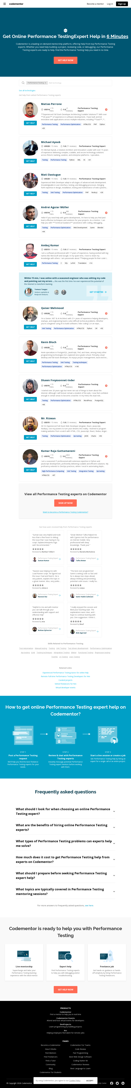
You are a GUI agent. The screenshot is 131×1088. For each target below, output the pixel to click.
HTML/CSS (87, 124)
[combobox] (79, 82)
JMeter (74, 652)
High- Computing (53, 471)
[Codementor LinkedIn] (122, 1083)
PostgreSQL (99, 400)
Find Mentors (50, 1053)
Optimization (70, 124)
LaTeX (73, 263)
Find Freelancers (50, 1057)
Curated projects (65, 680)
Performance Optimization (101, 648)
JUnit (33, 652)
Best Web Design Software (80, 1057)
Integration (86, 471)
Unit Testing (61, 648)
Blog (51, 1068)
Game (92, 228)
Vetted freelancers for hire (65, 684)
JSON (86, 436)
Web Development (80, 228)
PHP (95, 124)
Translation (82, 263)
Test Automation (26, 648)
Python (102, 124)
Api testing (25, 652)
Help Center (102, 1083)
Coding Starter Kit (80, 1060)
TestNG (54, 657)
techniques (80, 362)
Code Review (80, 1049)
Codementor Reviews (80, 1064)
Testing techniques (44, 652)
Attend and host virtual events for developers (65, 1019)
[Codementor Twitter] (117, 1083)
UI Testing (63, 657)
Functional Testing (85, 652)
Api (77, 436)
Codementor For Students (50, 1072)
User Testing (74, 657)
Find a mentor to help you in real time (65, 1013)
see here (89, 905)
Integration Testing (61, 652)
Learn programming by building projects (65, 1025)
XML (79, 160)
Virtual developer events (65, 687)
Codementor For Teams (80, 1045)
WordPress (88, 400)
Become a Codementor (50, 1045)
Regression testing (102, 652)
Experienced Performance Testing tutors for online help (66, 672)
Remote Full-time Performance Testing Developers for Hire (65, 676)
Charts (93, 436)
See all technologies (27, 90)
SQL (66, 263)
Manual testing (41, 648)
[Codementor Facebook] (111, 1083)
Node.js (94, 192)
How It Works (50, 1049)
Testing (52, 648)
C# (96, 328)
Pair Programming (80, 1053)
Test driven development (78, 648)
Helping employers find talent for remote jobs (65, 1031)
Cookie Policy (74, 1080)
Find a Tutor (51, 1060)
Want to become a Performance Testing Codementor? (65, 512)
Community (50, 1064)
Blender (100, 228)
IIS (84, 160)
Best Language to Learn (80, 1068)
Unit (55, 192)
